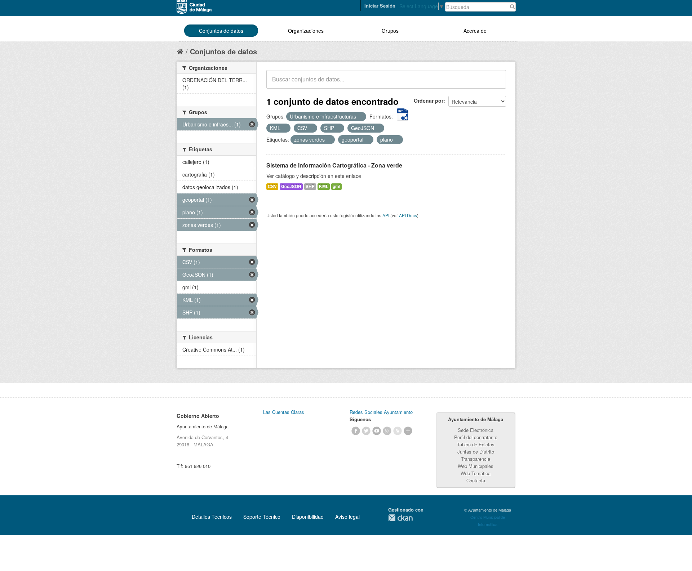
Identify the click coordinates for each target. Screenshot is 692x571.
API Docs (408, 215)
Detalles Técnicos (212, 516)
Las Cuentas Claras (283, 412)
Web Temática (476, 473)
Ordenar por (428, 100)
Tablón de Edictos (475, 444)
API (385, 215)
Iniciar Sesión (379, 5)
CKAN (400, 518)
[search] (496, 83)
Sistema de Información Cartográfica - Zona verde (334, 165)
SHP (310, 186)
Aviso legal (347, 516)
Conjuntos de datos (221, 30)
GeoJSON (291, 186)
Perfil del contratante (475, 437)
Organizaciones (306, 30)
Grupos (390, 30)
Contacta (475, 480)
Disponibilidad (308, 516)
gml (336, 186)
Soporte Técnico (261, 516)
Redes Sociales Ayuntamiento (381, 412)
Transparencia (475, 458)
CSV (272, 186)
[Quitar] (360, 117)
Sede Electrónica (475, 430)
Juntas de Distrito (475, 451)
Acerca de (475, 30)
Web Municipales (475, 466)
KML (323, 186)
